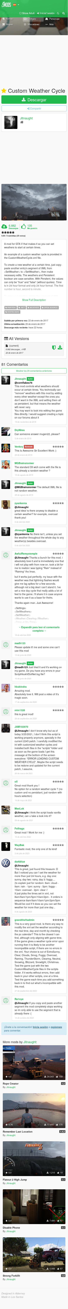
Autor (30, 379)
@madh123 (21, 667)
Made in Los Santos (12, 1297)
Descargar (36, 99)
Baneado (29, 446)
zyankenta (21, 503)
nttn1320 (20, 710)
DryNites (20, 430)
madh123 (20, 643)
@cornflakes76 (23, 382)
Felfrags (19, 828)
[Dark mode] (58, 13)
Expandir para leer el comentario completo (40, 628)
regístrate (56, 1027)
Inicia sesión (40, 1027)
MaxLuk (19, 808)
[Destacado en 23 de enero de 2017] (3, 91)
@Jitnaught (22, 507)
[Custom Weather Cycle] (34, 202)
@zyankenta (22, 534)
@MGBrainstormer (25, 487)
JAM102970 (21, 726)
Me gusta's (32, 228)
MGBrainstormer (24, 463)
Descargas (13, 228)
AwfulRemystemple (26, 553)
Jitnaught (26, 118)
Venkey (19, 446)
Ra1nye (19, 999)
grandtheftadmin (24, 920)
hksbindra (21, 686)
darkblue (20, 861)
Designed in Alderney (13, 1293)
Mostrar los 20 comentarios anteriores (34, 370)
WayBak (19, 845)
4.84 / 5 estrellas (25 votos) (13, 236)
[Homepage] (22, 121)
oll (16, 781)
